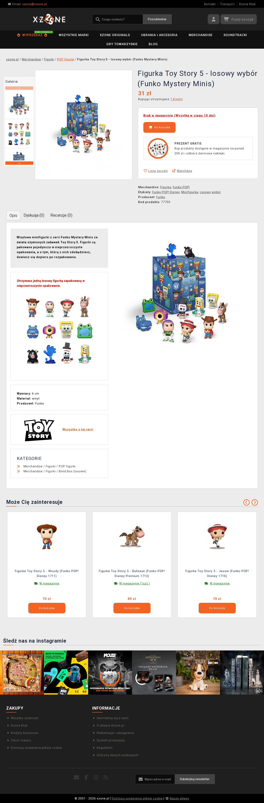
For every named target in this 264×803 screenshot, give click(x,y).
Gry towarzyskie (122, 44)
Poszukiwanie (157, 19)
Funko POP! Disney (166, 192)
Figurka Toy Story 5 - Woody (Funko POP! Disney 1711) (47, 573)
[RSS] (106, 778)
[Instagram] (96, 778)
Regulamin (105, 747)
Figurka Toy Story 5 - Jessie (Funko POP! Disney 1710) (217, 573)
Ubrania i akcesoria (159, 35)
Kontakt (210, 4)
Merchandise (200, 35)
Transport (227, 4)
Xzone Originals (115, 35)
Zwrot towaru (21, 740)
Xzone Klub (247, 4)
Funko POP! (181, 187)
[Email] (76, 778)
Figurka (165, 187)
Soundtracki (235, 35)
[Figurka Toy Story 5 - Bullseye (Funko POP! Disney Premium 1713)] (132, 536)
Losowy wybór (210, 192)
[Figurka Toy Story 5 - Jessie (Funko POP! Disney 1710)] (217, 536)
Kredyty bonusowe (24, 733)
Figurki (51, 466)
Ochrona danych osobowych (117, 755)
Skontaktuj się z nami (113, 718)
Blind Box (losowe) (72, 471)
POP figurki (67, 466)
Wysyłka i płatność (25, 718)
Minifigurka (189, 192)
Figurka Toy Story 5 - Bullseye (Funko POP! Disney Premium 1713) (132, 573)
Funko (160, 197)
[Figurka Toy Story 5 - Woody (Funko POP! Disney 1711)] (46, 536)
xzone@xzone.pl (29, 4)
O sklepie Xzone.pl (110, 725)
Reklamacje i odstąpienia (115, 733)
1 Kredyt (176, 99)
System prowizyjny (111, 740)
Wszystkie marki (74, 35)
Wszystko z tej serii (77, 429)
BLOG (153, 44)
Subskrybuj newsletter (195, 779)
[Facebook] (86, 778)
